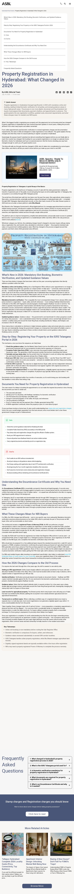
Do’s (7, 35)
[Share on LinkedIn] (68, 93)
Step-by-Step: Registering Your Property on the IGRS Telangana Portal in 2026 (28, 25)
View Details (45, 175)
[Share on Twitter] (60, 93)
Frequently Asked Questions (13, 68)
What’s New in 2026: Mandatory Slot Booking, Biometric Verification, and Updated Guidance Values (32, 18)
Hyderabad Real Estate (8, 10)
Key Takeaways (11, 62)
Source (18, 220)
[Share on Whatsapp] (63, 92)
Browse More (37, 886)
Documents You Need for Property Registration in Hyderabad (23, 32)
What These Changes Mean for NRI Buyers (17, 52)
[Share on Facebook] (57, 93)
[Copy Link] (71, 93)
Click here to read (37, 814)
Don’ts (8, 39)
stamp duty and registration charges (59, 408)
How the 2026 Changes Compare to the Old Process (20, 58)
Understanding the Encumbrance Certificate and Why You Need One (25, 45)
